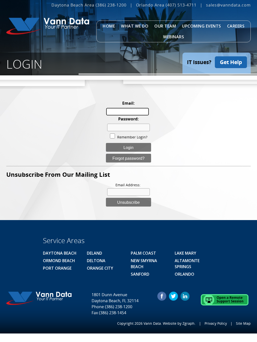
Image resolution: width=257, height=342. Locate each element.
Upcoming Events (201, 26)
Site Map (243, 323)
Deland (94, 253)
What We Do (134, 26)
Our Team (165, 26)
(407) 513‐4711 (181, 5)
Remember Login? (132, 137)
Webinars (173, 37)
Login (128, 147)
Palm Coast (143, 253)
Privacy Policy (216, 323)
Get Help (231, 62)
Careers (236, 26)
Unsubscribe (128, 202)
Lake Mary (185, 253)
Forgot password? (128, 158)
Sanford (140, 274)
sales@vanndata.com (228, 5)
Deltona (96, 260)
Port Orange (57, 268)
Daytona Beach (60, 253)
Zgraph (188, 323)
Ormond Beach (59, 260)
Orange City (100, 268)
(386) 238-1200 (111, 5)
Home (109, 26)
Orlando (184, 274)
